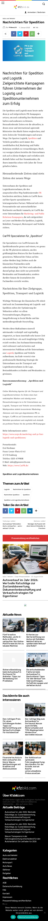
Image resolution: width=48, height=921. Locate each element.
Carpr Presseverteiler (22, 577)
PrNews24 (13, 27)
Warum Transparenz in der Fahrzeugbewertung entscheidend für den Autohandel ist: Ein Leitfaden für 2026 (22, 839)
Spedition (32, 138)
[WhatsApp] (32, 33)
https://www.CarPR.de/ (18, 465)
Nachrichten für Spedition (22, 489)
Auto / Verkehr (8, 576)
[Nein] (44, 912)
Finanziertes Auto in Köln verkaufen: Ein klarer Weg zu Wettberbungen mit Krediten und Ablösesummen (12, 763)
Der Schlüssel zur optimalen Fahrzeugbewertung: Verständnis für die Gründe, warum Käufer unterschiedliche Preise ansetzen (35, 766)
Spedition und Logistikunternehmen (16, 500)
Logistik (10, 353)
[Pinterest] (26, 33)
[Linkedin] (30, 511)
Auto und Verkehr (9, 18)
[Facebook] (13, 33)
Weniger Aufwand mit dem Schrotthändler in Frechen (36, 526)
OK (13, 917)
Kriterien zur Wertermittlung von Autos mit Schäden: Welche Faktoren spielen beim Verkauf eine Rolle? (36, 640)
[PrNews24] (4, 27)
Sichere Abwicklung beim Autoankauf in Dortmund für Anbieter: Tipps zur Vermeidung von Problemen (12, 675)
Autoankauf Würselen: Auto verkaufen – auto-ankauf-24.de (12, 526)
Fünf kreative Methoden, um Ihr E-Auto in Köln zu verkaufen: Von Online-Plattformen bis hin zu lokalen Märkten (13, 640)
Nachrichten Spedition (11, 495)
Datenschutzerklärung (27, 917)
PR (40, 192)
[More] (38, 33)
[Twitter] (20, 33)
